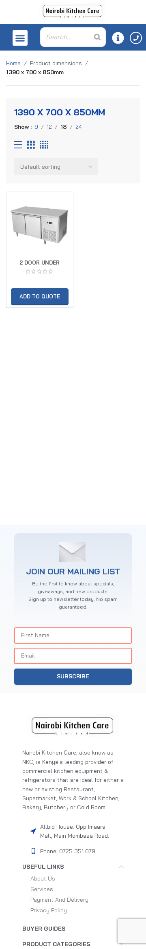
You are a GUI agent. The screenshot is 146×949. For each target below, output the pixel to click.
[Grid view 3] (31, 145)
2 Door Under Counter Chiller (40, 265)
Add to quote (39, 296)
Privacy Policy (48, 910)
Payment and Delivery (59, 899)
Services (41, 889)
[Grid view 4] (44, 145)
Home (13, 63)
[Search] (97, 37)
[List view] (18, 145)
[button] (20, 38)
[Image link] (73, 724)
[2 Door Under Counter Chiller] (40, 225)
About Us (42, 878)
